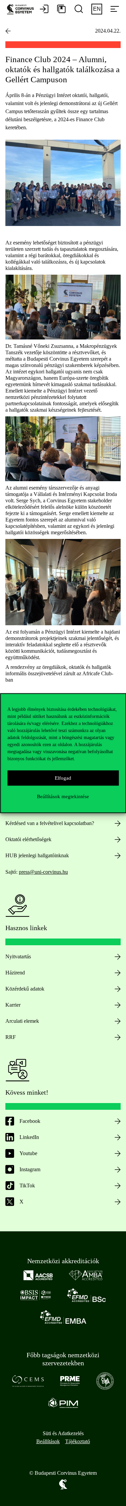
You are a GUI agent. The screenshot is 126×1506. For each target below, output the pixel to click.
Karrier (12, 1005)
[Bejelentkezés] (44, 9)
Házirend (15, 972)
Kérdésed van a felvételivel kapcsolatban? (49, 823)
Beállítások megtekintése (63, 796)
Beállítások (48, 1441)
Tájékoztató (77, 1441)
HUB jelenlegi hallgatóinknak (37, 855)
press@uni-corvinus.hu (43, 872)
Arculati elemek (22, 1021)
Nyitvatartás (18, 956)
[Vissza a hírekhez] (8, 31)
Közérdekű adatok (24, 989)
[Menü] (115, 9)
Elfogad (63, 778)
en (97, 9)
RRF (10, 1037)
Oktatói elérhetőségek (28, 839)
